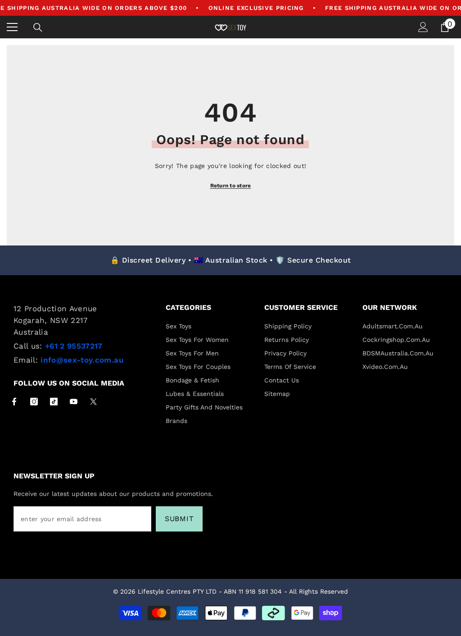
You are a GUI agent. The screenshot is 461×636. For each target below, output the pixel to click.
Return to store (230, 185)
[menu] (12, 27)
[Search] (37, 27)
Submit (179, 518)
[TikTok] (53, 401)
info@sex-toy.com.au (82, 359)
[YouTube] (73, 401)
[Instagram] (34, 401)
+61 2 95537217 (74, 345)
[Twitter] (93, 401)
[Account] (423, 27)
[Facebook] (14, 401)
